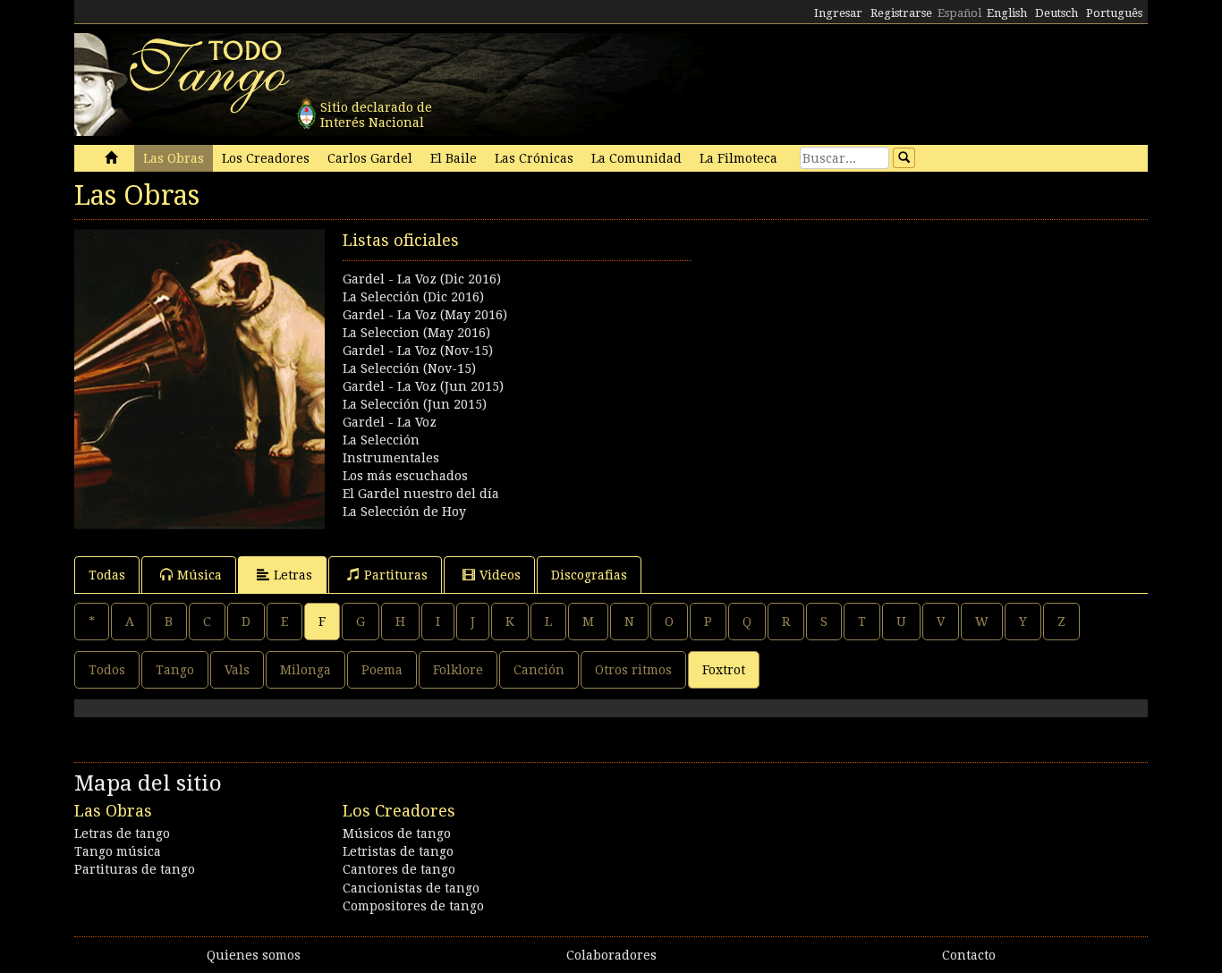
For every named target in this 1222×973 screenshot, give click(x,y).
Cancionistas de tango (411, 888)
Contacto (969, 955)
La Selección (381, 440)
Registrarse (901, 13)
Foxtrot (723, 670)
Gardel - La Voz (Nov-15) (418, 350)
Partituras (396, 575)
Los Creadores (266, 158)
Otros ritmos (633, 670)
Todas (107, 575)
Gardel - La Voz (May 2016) (425, 315)
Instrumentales (391, 458)
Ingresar (838, 13)
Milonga (305, 670)
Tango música (117, 851)
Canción (538, 670)
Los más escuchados (405, 476)
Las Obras (173, 158)
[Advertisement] (879, 354)
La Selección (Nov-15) (409, 368)
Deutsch (1056, 13)
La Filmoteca (738, 158)
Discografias (589, 575)
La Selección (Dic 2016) (413, 297)
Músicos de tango (397, 833)
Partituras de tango (134, 869)
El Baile (453, 158)
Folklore (458, 670)
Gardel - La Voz (390, 422)
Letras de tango (122, 833)
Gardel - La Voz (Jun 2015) (423, 386)
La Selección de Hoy (404, 511)
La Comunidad (636, 158)
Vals (237, 670)
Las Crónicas (534, 158)
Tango (175, 670)
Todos (107, 670)
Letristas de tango (398, 851)
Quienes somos (254, 955)
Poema (382, 670)
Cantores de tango (399, 869)
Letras (293, 575)
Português (1114, 13)
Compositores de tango (413, 906)
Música (199, 575)
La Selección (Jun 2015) (415, 404)
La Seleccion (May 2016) (416, 333)
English (1007, 13)
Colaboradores (611, 955)
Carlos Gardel (369, 158)
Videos (500, 575)
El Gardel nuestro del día (421, 493)
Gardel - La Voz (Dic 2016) (422, 279)
